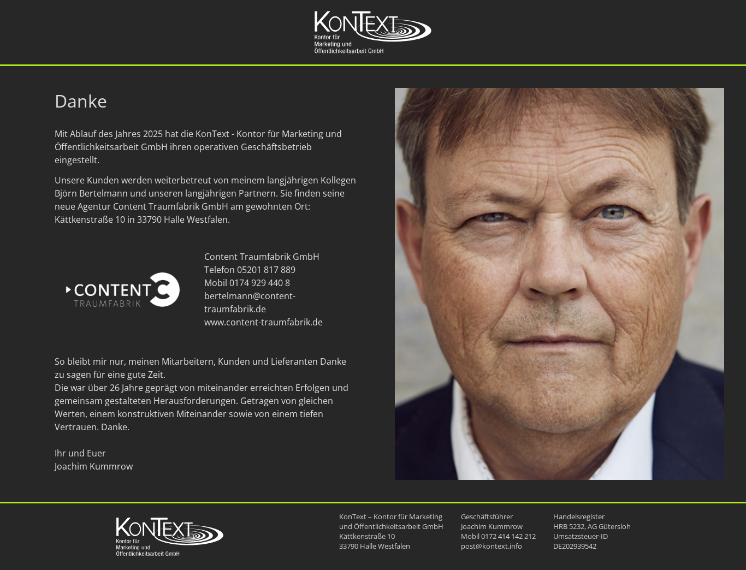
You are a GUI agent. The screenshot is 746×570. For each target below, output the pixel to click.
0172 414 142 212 (508, 536)
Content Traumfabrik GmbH (170, 206)
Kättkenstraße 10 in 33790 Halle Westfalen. (142, 219)
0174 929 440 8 (259, 283)
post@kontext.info (491, 546)
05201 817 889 (266, 270)
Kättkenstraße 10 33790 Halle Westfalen (374, 541)
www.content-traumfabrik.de (263, 322)
